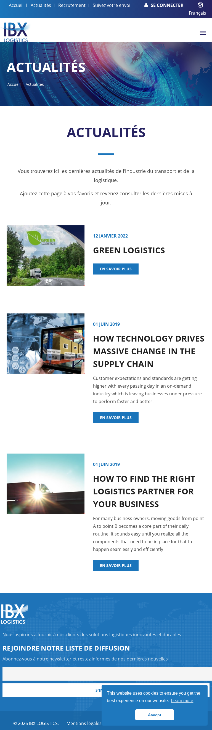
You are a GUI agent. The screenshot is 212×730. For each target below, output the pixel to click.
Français (197, 13)
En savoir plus (116, 268)
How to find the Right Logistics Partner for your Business (144, 491)
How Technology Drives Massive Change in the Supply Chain (149, 351)
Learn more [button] (182, 700)
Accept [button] (154, 715)
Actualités (41, 5)
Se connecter (167, 5)
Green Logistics (129, 250)
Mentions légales (84, 723)
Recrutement (72, 5)
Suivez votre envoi (111, 5)
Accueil (16, 5)
